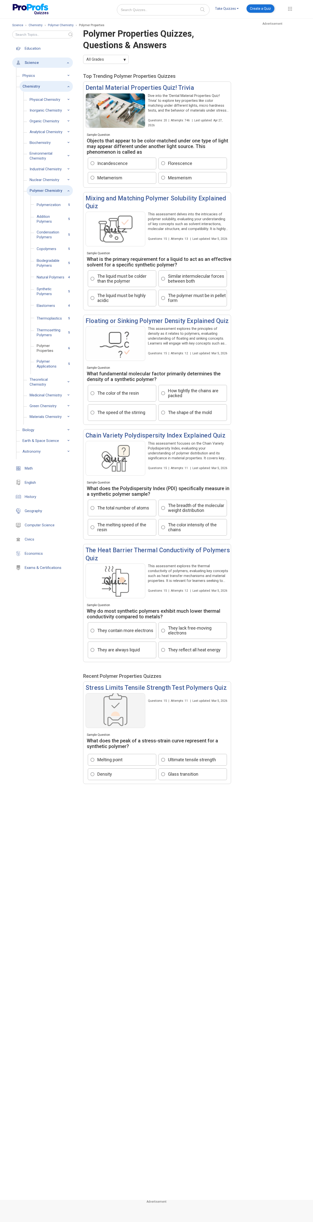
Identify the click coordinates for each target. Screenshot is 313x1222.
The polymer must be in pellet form (197, 298)
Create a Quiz (260, 9)
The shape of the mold (190, 412)
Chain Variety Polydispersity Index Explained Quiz (155, 435)
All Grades (95, 59)
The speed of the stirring (121, 412)
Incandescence (112, 163)
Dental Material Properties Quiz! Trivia (140, 87)
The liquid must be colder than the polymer (121, 279)
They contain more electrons (125, 630)
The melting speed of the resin (121, 527)
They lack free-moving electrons (190, 630)
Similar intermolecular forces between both (196, 279)
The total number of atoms (123, 507)
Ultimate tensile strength (192, 759)
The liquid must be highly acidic (121, 298)
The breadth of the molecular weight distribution (196, 508)
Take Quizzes (225, 9)
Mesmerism (180, 177)
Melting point (110, 759)
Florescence (180, 163)
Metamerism (109, 177)
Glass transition (183, 774)
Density (104, 774)
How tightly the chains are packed (193, 393)
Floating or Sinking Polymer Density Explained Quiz (157, 320)
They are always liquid (118, 649)
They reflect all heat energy (194, 649)
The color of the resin (118, 393)
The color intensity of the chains (192, 527)
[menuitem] (227, 9)
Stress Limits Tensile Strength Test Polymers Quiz (156, 687)
